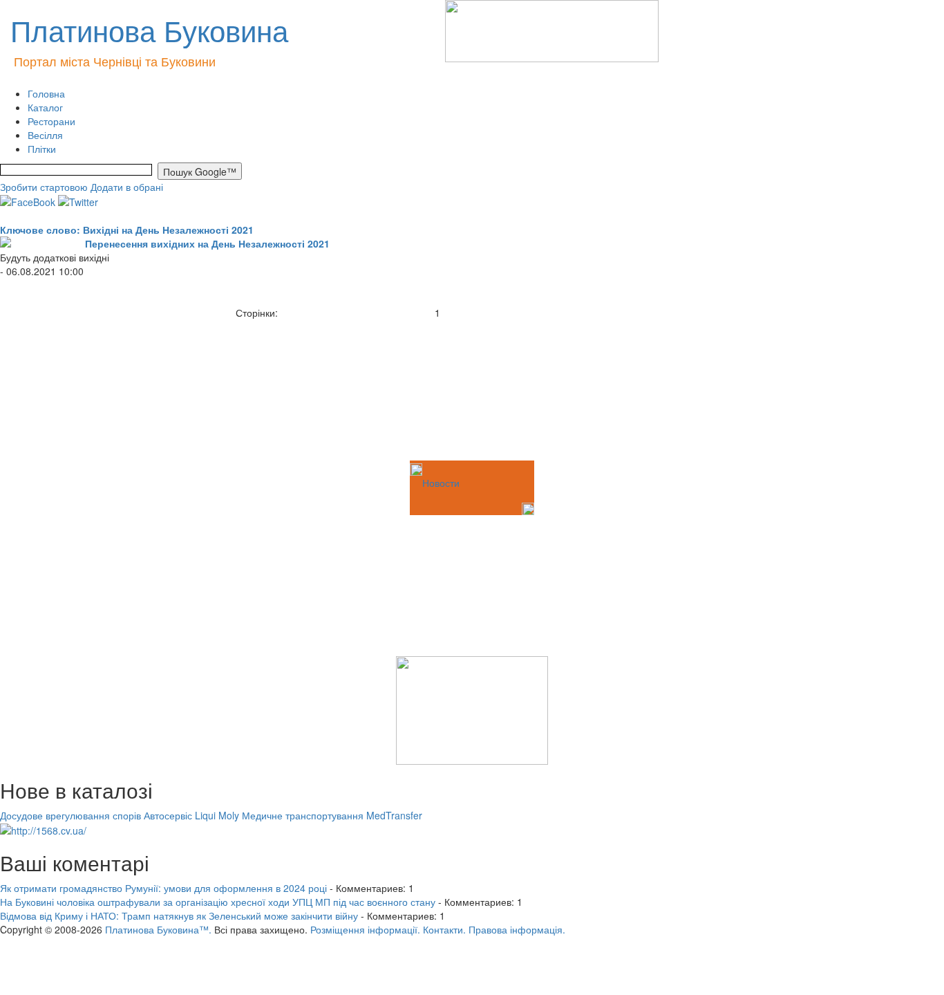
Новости (441, 483)
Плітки (42, 149)
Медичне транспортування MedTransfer (332, 815)
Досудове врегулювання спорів (70, 815)
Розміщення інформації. (365, 929)
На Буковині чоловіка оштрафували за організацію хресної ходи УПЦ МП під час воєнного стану (217, 902)
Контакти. (444, 929)
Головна (46, 93)
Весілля (45, 135)
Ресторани (51, 121)
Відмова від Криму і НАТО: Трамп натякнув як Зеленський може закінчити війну (179, 915)
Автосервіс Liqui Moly (191, 815)
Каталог (45, 107)
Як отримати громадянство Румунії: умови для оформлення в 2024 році (163, 888)
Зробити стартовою (44, 187)
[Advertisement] (69, 388)
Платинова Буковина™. (158, 929)
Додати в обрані (127, 187)
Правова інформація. (517, 929)
